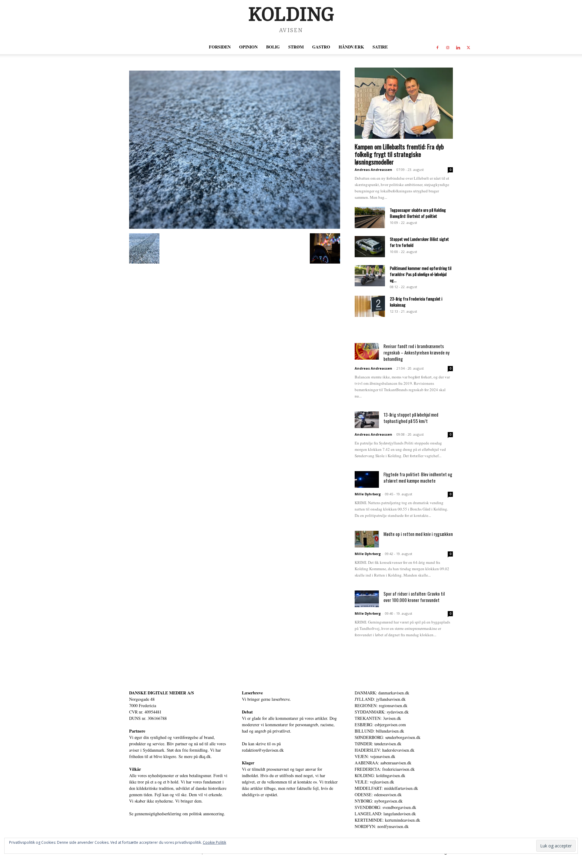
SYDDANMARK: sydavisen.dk (382, 712)
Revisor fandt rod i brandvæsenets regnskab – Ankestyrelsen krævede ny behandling (416, 352)
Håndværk (351, 47)
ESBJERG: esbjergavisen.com (380, 724)
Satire (380, 47)
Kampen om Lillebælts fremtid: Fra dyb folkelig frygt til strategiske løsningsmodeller (399, 154)
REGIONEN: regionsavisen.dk (381, 705)
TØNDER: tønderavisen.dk (378, 744)
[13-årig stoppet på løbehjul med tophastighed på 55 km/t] (367, 419)
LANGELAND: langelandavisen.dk (385, 813)
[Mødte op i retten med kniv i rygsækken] (367, 539)
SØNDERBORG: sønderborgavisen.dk (387, 737)
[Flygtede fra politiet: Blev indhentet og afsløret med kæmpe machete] (367, 479)
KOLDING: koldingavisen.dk (380, 775)
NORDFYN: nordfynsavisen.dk (382, 826)
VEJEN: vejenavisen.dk (375, 756)
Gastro (321, 47)
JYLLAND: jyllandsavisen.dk (380, 699)
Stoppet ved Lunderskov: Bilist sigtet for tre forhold (419, 242)
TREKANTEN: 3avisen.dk (378, 718)
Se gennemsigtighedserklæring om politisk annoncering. (177, 813)
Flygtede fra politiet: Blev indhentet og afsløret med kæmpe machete (417, 477)
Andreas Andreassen (373, 169)
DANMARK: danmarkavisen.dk (382, 693)
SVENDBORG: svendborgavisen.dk (385, 807)
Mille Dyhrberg (368, 494)
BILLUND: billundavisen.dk (379, 731)
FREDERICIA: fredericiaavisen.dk (385, 769)
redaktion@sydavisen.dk (263, 750)
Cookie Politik (214, 842)
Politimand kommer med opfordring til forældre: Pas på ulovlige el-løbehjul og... (420, 274)
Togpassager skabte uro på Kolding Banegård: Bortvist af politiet (418, 213)
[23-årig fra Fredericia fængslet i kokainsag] (370, 306)
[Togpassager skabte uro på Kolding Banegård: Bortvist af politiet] (370, 217)
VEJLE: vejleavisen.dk (374, 782)
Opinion (248, 47)
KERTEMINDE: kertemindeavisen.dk (387, 820)
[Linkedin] (458, 47)
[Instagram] (447, 47)
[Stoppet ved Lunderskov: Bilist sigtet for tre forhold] (370, 246)
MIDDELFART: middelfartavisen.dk (386, 788)
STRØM (296, 47)
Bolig (273, 47)
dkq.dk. (205, 756)
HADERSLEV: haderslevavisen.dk (384, 750)
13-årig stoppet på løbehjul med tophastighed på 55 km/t (410, 417)
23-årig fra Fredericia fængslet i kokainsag (416, 301)
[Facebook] (437, 47)
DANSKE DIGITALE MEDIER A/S (161, 693)
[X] (468, 47)
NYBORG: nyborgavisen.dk (379, 801)
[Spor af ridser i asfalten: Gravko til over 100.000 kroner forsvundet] (367, 598)
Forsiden (220, 47)
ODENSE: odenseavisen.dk (378, 794)
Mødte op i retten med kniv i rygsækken (418, 533)
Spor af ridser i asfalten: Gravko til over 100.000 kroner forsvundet (414, 596)
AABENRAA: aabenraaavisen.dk (383, 763)
